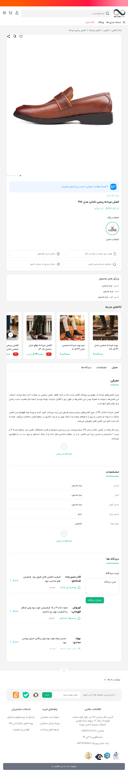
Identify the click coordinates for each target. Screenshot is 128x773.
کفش (106, 30)
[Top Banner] (64, 3)
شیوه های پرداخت (49, 729)
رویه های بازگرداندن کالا (21, 723)
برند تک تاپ (112, 195)
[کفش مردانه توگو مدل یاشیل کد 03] (39, 327)
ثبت (47, 694)
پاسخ (15, 580)
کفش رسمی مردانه (77, 30)
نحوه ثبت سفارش (49, 717)
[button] (20, 175)
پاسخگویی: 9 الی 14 (93, 737)
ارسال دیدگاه (94, 600)
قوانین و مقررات (21, 729)
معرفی (115, 367)
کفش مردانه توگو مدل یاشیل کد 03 (40, 347)
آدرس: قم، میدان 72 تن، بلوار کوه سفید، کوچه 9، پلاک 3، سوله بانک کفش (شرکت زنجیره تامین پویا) (92, 721)
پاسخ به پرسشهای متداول (21, 717)
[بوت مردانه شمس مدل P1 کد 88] (105, 327)
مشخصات (101, 367)
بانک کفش (116, 30)
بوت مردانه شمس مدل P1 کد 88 (106, 347)
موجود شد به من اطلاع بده (64, 766)
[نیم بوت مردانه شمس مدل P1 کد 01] (72, 327)
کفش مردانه (94, 30)
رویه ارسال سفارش (50, 723)
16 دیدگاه (98, 208)
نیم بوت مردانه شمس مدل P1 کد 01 (73, 347)
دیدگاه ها (86, 367)
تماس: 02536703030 (92, 730)
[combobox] (64, 13)
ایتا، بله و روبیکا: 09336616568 (93, 743)
